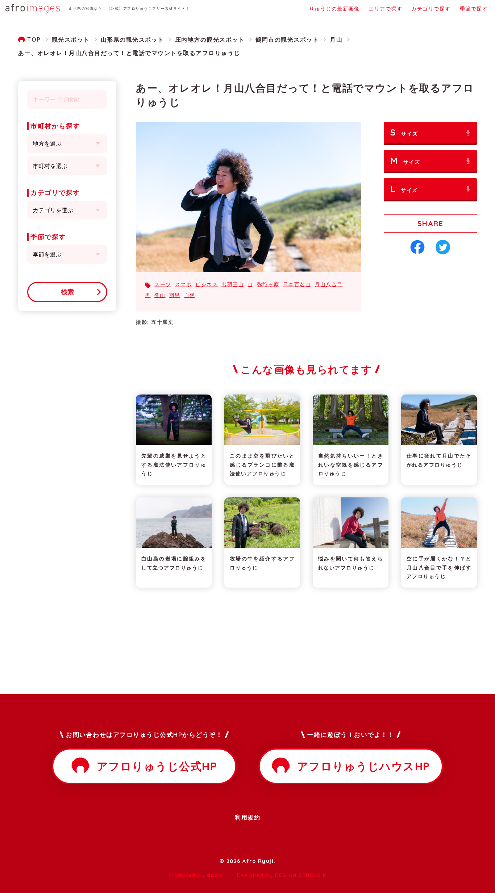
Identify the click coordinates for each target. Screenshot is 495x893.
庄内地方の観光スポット (210, 39)
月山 (336, 39)
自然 (189, 295)
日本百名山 (297, 284)
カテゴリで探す (55, 192)
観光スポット (71, 39)
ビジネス (206, 284)
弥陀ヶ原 (268, 284)
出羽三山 (232, 284)
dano (214, 875)
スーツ (162, 284)
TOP (34, 39)
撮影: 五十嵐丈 (155, 322)
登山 (160, 295)
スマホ (183, 284)
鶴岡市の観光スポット (287, 39)
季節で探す (48, 237)
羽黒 (174, 295)
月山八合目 (329, 284)
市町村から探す (55, 126)
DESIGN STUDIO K (301, 875)
